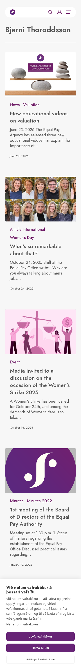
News (15, 105)
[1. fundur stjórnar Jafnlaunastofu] (40, 470)
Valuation (31, 105)
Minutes (17, 501)
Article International (27, 229)
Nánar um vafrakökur (22, 624)
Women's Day (22, 238)
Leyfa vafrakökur (40, 636)
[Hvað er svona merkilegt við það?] (40, 199)
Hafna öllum (40, 648)
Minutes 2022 (39, 501)
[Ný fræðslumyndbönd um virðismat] (40, 74)
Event (15, 362)
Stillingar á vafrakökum (40, 659)
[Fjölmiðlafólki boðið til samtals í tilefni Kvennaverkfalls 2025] (40, 331)
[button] (68, 12)
